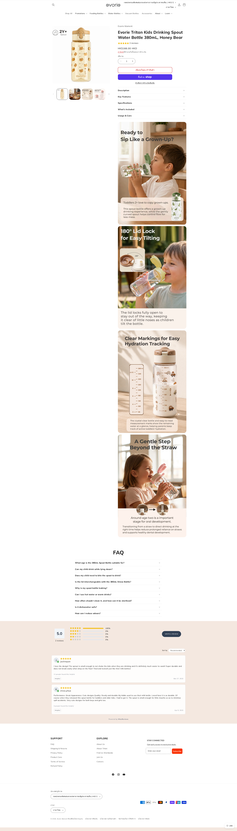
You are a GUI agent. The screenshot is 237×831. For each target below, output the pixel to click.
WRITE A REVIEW (171, 634)
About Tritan (102, 748)
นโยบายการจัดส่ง (143, 819)
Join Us (100, 757)
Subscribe (177, 751)
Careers (100, 761)
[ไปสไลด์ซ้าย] (53, 94)
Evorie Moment (62, 819)
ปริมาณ (120, 56)
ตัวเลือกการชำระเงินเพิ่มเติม (145, 83)
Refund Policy (56, 766)
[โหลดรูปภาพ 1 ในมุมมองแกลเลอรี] (62, 94)
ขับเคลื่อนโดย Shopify (75, 819)
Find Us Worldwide (105, 753)
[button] (53, 5)
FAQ (52, 744)
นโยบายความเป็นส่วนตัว (108, 819)
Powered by (118, 719)
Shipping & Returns (59, 748)
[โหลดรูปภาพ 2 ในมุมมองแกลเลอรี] (74, 94)
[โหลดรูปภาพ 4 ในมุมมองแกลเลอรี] (99, 94)
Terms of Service (58, 761)
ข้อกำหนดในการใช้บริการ (127, 819)
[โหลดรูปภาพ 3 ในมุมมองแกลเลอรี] (87, 94)
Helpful (57, 678)
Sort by (164, 650)
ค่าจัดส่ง (121, 52)
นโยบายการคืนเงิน (91, 819)
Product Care (56, 757)
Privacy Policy (56, 753)
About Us (101, 744)
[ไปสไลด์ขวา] (109, 94)
